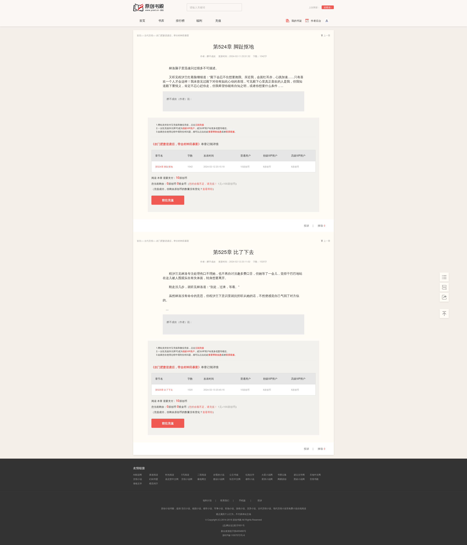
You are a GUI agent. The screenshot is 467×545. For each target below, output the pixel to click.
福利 (199, 20)
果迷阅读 (153, 474)
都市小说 (250, 478)
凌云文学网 (299, 474)
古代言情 (148, 35)
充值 (218, 20)
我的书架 (297, 20)
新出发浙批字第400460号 (233, 530)
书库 (161, 20)
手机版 (242, 500)
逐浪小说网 (267, 478)
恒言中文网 (234, 478)
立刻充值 (199, 124)
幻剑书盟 (153, 478)
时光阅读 (169, 474)
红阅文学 (250, 474)
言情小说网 (186, 478)
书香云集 (282, 474)
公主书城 (233, 474)
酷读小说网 (218, 478)
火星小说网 (267, 474)
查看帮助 (207, 189)
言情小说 (137, 478)
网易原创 (282, 478)
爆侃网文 (201, 478)
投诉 (306, 225)
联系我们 (224, 500)
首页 (142, 20)
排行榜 (180, 20)
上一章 (327, 35)
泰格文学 (137, 483)
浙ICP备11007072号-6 (233, 535)
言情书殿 (314, 478)
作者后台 (316, 20)
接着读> (328, 7)
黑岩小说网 (299, 478)
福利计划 (207, 500)
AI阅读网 (137, 474)
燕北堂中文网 (171, 478)
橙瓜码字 (153, 483)
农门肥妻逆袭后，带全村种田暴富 (172, 35)
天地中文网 (315, 474)
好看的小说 (218, 474)
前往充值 (168, 200)
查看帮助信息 (214, 131)
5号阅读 (185, 474)
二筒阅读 (201, 474)
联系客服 (230, 131)
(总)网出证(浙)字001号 (234, 525)
